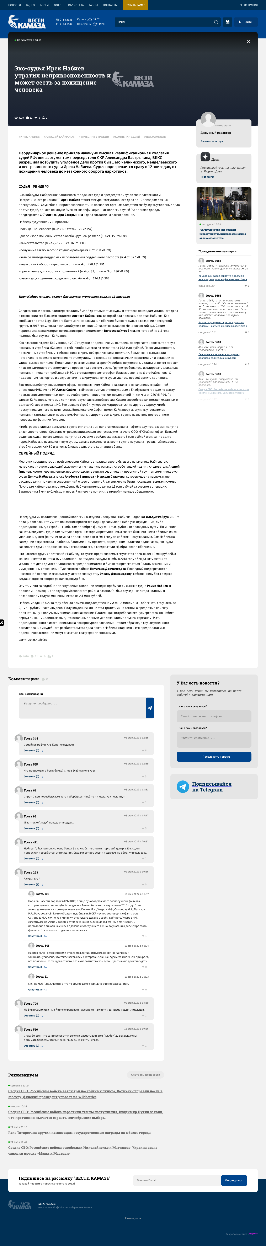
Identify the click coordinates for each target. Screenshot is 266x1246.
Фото (57, 5)
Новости (14, 5)
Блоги (44, 5)
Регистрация (248, 5)
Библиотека (75, 5)
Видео (30, 5)
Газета (93, 5)
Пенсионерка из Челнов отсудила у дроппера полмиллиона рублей (219, 356)
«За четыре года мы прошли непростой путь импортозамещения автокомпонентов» (223, 234)
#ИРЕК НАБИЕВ (29, 137)
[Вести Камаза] (27, 22)
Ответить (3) (31, 884)
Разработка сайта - (242, 1234)
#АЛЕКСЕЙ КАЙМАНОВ (59, 137)
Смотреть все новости (145, 1075)
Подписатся (207, 177)
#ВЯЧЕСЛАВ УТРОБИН (94, 137)
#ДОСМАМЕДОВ (155, 137)
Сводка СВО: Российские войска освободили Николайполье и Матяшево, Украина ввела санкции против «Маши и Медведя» (82, 1150)
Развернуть (131, 1218)
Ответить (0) (31, 750)
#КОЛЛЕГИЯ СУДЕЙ (126, 137)
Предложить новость (216, 757)
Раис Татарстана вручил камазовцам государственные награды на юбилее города (79, 1132)
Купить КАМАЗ (135, 5)
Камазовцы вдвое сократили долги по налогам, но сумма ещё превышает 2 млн (222, 277)
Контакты (110, 5)
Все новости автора (212, 141)
